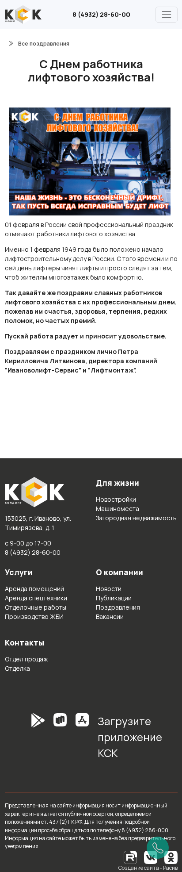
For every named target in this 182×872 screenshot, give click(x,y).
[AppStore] (82, 740)
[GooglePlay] (25, 740)
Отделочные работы (35, 607)
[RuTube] (131, 856)
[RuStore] (60, 740)
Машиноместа (117, 508)
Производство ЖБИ (34, 616)
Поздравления (118, 607)
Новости (108, 588)
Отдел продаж (26, 659)
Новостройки (116, 499)
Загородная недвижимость (136, 518)
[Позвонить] (158, 848)
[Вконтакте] (150, 856)
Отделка (17, 668)
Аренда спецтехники (36, 598)
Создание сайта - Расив (148, 868)
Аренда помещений (34, 588)
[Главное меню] (166, 14)
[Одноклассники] (171, 856)
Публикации (114, 598)
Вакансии (110, 616)
